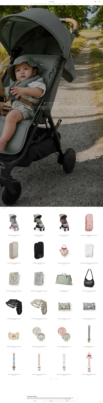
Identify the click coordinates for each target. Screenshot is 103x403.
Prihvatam (51, 400)
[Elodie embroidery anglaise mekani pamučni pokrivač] (89, 250)
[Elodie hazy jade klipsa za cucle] (89, 334)
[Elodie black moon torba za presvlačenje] (89, 278)
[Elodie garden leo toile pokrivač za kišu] (89, 306)
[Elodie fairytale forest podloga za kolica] (14, 250)
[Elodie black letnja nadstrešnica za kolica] (14, 306)
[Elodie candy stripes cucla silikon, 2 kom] (64, 334)
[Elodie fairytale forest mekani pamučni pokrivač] (14, 278)
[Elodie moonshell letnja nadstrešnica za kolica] (39, 306)
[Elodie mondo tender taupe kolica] (64, 222)
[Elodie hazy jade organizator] (64, 278)
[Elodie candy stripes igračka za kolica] (64, 250)
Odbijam (67, 400)
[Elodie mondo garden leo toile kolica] (14, 222)
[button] (35, 4)
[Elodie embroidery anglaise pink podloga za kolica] (89, 222)
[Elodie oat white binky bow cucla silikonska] (14, 334)
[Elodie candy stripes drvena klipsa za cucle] (89, 362)
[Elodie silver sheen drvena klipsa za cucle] (39, 362)
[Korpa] (100, 2)
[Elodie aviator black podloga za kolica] (39, 250)
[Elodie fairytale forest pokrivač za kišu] (64, 306)
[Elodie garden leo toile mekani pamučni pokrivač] (39, 278)
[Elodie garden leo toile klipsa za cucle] (14, 362)
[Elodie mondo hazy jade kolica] (39, 222)
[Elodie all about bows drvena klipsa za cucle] (64, 362)
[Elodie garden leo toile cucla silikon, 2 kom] (39, 334)
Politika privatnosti (68, 398)
